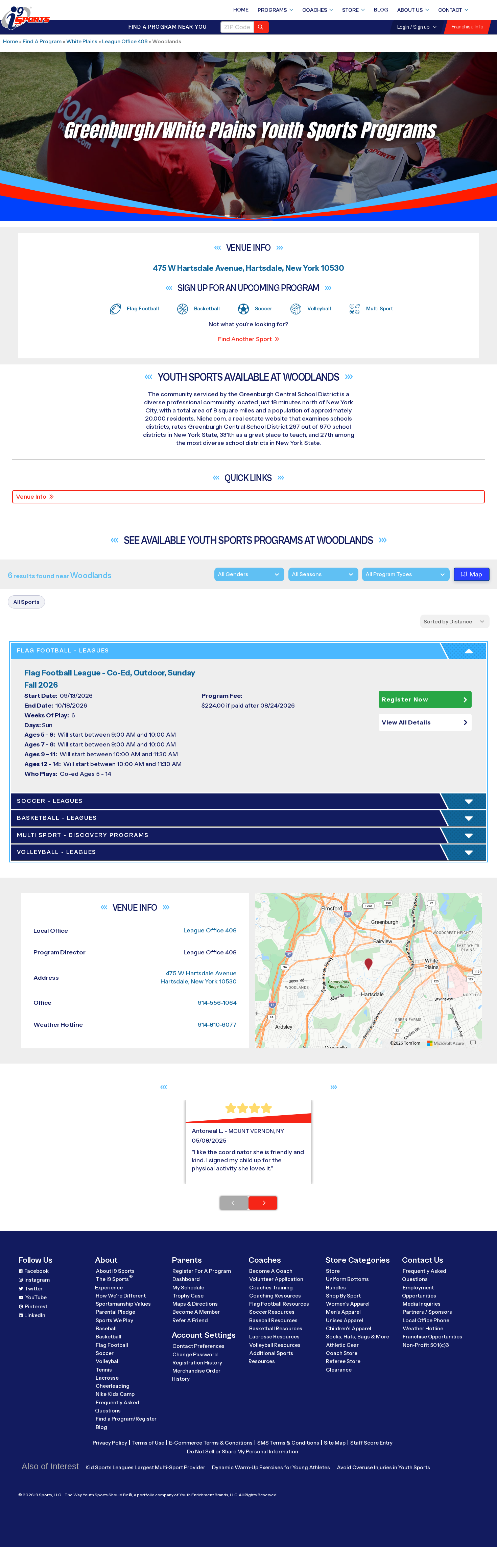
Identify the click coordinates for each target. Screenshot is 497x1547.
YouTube (36, 1297)
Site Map (335, 1442)
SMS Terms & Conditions (288, 1442)
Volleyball (108, 1361)
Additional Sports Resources (271, 1357)
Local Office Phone (426, 1320)
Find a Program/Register (126, 1418)
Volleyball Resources (275, 1345)
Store (350, 10)
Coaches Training (271, 1287)
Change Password (195, 1354)
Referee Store (343, 1361)
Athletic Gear (342, 1345)
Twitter (34, 1288)
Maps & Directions (195, 1304)
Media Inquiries (422, 1304)
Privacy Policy (110, 1442)
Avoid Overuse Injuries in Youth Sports (383, 1467)
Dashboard (186, 1279)
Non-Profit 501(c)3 (426, 1345)
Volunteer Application (276, 1279)
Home (241, 10)
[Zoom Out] (263, 909)
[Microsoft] (445, 1043)
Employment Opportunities (419, 1291)
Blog (381, 10)
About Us (410, 10)
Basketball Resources (275, 1328)
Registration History (197, 1362)
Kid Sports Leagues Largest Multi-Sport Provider (145, 1467)
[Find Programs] (261, 27)
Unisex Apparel (344, 1320)
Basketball (108, 1336)
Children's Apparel (348, 1328)
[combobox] (365, 574)
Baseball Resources (273, 1320)
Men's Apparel (343, 1312)
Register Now (405, 699)
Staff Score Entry (371, 1442)
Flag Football (112, 1345)
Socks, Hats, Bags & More (357, 1336)
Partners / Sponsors (427, 1312)
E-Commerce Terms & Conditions (211, 1442)
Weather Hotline (423, 1328)
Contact (450, 10)
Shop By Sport (343, 1295)
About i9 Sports (115, 1271)
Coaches (314, 10)
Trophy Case (188, 1295)
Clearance (339, 1369)
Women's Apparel (348, 1304)
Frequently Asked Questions (117, 1406)
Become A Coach (270, 1271)
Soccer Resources (271, 1312)
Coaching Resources (275, 1295)
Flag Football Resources (279, 1304)
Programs (272, 10)
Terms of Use (148, 1442)
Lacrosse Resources (274, 1336)
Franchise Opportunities (432, 1336)
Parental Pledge (115, 1312)
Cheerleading (112, 1386)
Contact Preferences (198, 1346)
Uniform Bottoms (347, 1279)
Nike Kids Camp (115, 1394)
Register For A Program (201, 1271)
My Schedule (188, 1287)
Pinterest (36, 1306)
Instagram (37, 1280)
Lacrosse (107, 1378)
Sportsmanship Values (123, 1304)
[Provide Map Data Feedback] (473, 1043)
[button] (425, 722)
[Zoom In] (263, 899)
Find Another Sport (245, 339)
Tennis (104, 1369)
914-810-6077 (217, 1024)
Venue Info (31, 496)
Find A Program (42, 41)
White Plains (81, 41)
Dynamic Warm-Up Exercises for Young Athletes (271, 1467)
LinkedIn (34, 1315)
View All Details (406, 722)
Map (476, 574)
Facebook (36, 1271)
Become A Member (196, 1312)
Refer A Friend (190, 1320)
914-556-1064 (217, 1002)
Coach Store (341, 1353)
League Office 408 (124, 41)
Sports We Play (114, 1320)
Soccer (105, 1353)
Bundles (336, 1287)
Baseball (106, 1328)
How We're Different (121, 1295)
